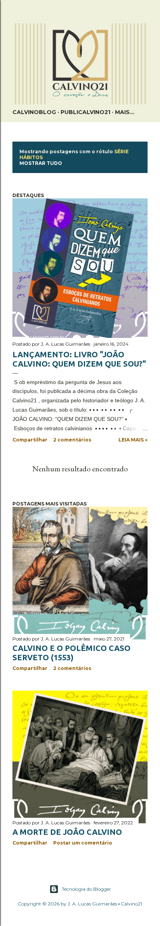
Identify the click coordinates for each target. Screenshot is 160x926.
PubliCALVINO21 (85, 112)
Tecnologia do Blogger (86, 889)
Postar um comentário (82, 843)
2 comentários (72, 440)
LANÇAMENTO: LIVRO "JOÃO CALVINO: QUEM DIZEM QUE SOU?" (79, 359)
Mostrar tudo (40, 163)
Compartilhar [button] (29, 440)
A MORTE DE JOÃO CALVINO (67, 831)
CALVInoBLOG (34, 112)
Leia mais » (133, 440)
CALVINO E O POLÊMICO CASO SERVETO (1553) (71, 653)
